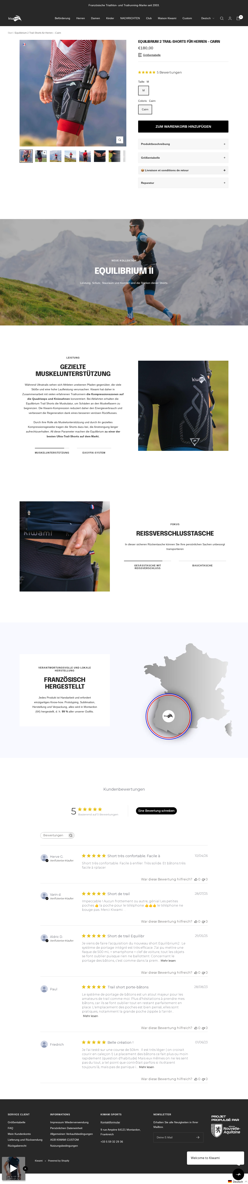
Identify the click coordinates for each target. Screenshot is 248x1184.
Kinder (110, 18)
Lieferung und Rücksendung (25, 1139)
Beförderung (62, 18)
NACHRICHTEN (130, 18)
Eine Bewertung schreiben (156, 810)
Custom (187, 18)
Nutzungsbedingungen (64, 1145)
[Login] (230, 18)
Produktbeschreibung (155, 144)
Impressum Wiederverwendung (69, 1122)
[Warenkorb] (238, 18)
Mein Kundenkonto (19, 1133)
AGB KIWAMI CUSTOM (64, 1139)
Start (10, 33)
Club (149, 18)
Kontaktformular (110, 1122)
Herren (80, 18)
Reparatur (147, 182)
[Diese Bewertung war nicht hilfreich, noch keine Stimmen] (203, 879)
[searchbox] (53, 835)
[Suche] (222, 18)
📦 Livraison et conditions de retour (165, 170)
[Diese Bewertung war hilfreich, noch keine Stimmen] (196, 879)
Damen (95, 18)
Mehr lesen (168, 960)
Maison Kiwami (167, 18)
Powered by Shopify (58, 1160)
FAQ (10, 1128)
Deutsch (206, 18)
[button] (238, 1181)
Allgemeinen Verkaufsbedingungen (71, 1133)
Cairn (145, 109)
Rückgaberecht (17, 1145)
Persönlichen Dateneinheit (66, 1128)
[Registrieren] (198, 1137)
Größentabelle (150, 157)
